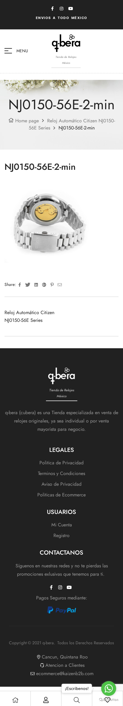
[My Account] (46, 700)
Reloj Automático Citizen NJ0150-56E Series (29, 316)
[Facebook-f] (52, 8)
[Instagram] (61, 8)
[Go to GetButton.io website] (108, 700)
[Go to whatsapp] (108, 688)
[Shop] (15, 700)
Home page (27, 120)
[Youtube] (71, 8)
